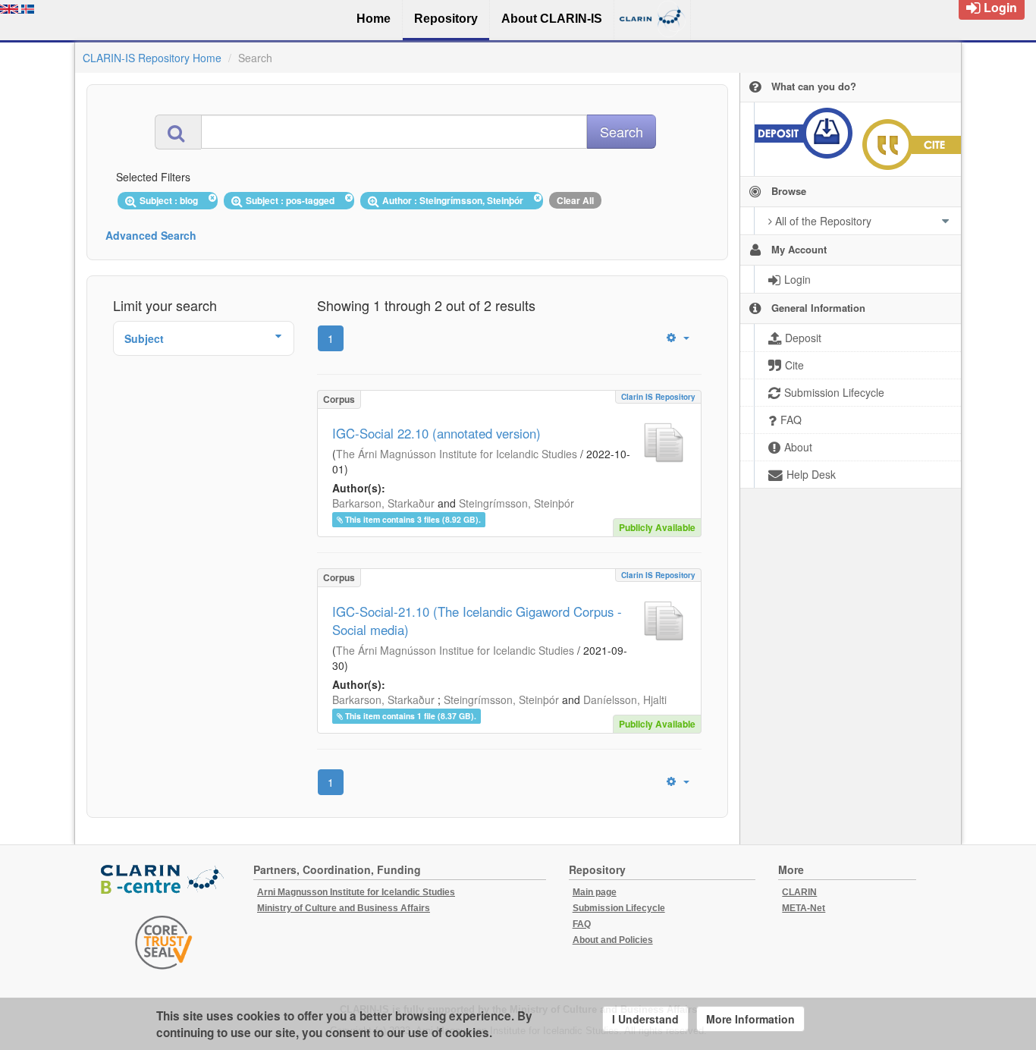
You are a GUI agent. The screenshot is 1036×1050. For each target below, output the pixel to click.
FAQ (582, 924)
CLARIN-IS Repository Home (152, 57)
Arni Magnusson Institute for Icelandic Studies (356, 892)
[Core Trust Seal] (164, 942)
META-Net (803, 908)
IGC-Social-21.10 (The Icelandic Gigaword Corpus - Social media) (477, 620)
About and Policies (613, 940)
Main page (595, 892)
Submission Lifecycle (619, 908)
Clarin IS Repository (658, 396)
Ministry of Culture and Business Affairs (343, 908)
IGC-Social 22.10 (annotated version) (436, 433)
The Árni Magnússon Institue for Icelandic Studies (455, 650)
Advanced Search (150, 235)
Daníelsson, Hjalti (625, 699)
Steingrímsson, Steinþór (516, 503)
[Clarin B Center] (164, 880)
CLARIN (799, 892)
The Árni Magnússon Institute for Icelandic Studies (456, 453)
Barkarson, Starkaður (383, 503)
